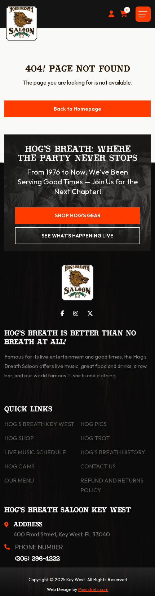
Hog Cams (19, 466)
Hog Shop (19, 438)
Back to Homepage (77, 109)
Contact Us (98, 466)
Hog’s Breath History (112, 452)
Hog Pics (93, 424)
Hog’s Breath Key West (39, 424)
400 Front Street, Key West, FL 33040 (62, 534)
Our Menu (19, 480)
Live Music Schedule (35, 452)
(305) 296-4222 (37, 559)
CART (127, 10)
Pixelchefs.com (93, 589)
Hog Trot (95, 438)
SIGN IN (111, 14)
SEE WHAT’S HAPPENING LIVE (77, 235)
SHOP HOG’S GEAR (78, 215)
